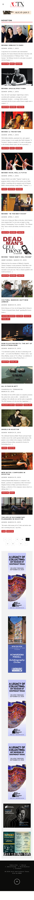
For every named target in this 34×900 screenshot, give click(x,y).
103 (13, 543)
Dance (4, 189)
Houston (5, 63)
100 (22, 539)
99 (17, 539)
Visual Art (5, 319)
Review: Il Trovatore (11, 132)
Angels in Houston (10, 429)
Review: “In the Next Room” (14, 214)
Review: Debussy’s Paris (12, 45)
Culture (19, 316)
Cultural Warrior (8, 316)
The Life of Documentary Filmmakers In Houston (13, 518)
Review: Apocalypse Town (13, 88)
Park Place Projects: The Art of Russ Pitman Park (16, 344)
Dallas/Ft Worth (8, 404)
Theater (21, 107)
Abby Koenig (7, 260)
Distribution (25, 866)
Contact (18, 868)
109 (20, 543)
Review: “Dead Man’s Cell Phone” (16, 257)
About (23, 865)
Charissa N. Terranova (12, 389)
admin (4, 48)
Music (12, 63)
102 (7, 543)
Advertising (11, 866)
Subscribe (14, 865)
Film (3, 531)
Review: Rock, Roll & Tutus (14, 173)
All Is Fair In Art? (9, 386)
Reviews (19, 63)
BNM (20, 873)
